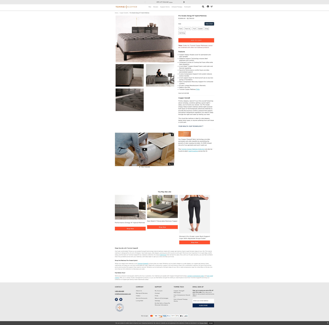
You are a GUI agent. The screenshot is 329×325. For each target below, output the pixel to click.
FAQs (198, 89)
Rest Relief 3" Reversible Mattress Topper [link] (162, 221)
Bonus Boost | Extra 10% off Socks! (164, 2)
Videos (138, 295)
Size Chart (209, 23)
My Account (158, 290)
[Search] (203, 7)
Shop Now (130, 228)
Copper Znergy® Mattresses (179, 291)
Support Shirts (165, 7)
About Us (139, 290)
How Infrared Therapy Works (181, 300)
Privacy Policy (203, 323)
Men (150, 7)
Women (155, 7)
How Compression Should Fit (182, 296)
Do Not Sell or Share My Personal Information (162, 304)
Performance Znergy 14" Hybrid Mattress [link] (130, 222)
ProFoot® (187, 7)
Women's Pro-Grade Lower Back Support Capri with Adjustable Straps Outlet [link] (194, 237)
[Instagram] (116, 299)
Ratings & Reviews (142, 293)
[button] (208, 6)
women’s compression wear (195, 276)
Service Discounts (141, 298)
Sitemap (157, 300)
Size (179, 23)
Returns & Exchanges (161, 298)
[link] (130, 207)
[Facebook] (120, 299)
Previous (145, 2)
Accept (211, 323)
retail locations (193, 151)
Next (184, 2)
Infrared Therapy (177, 7)
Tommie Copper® (143, 263)
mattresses (163, 254)
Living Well (139, 300)
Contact (157, 293)
